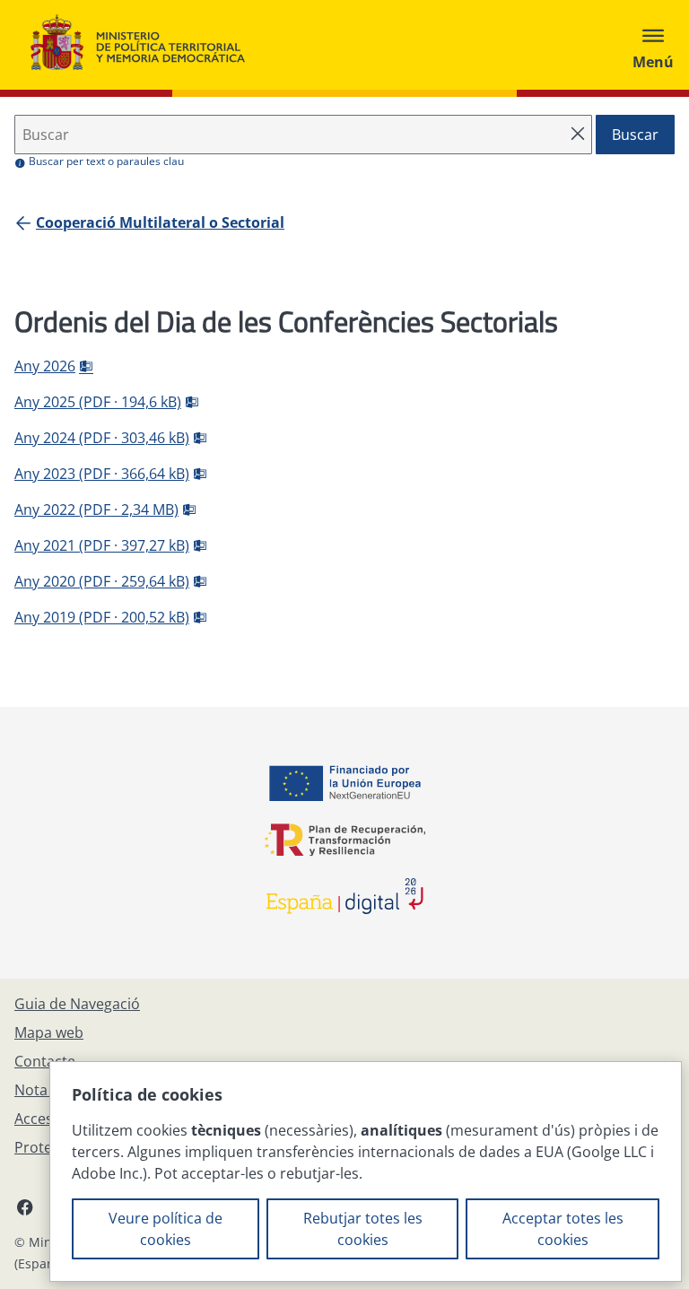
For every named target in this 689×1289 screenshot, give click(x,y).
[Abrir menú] (653, 45)
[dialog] (365, 1171)
